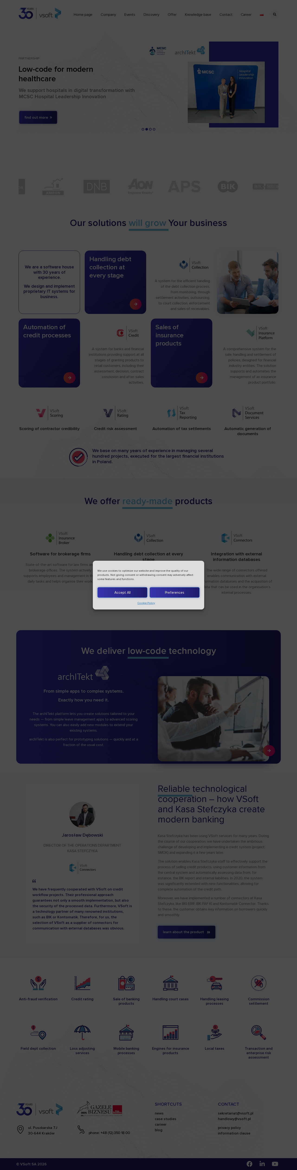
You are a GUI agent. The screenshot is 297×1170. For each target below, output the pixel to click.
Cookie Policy (146, 603)
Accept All (122, 592)
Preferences (174, 592)
